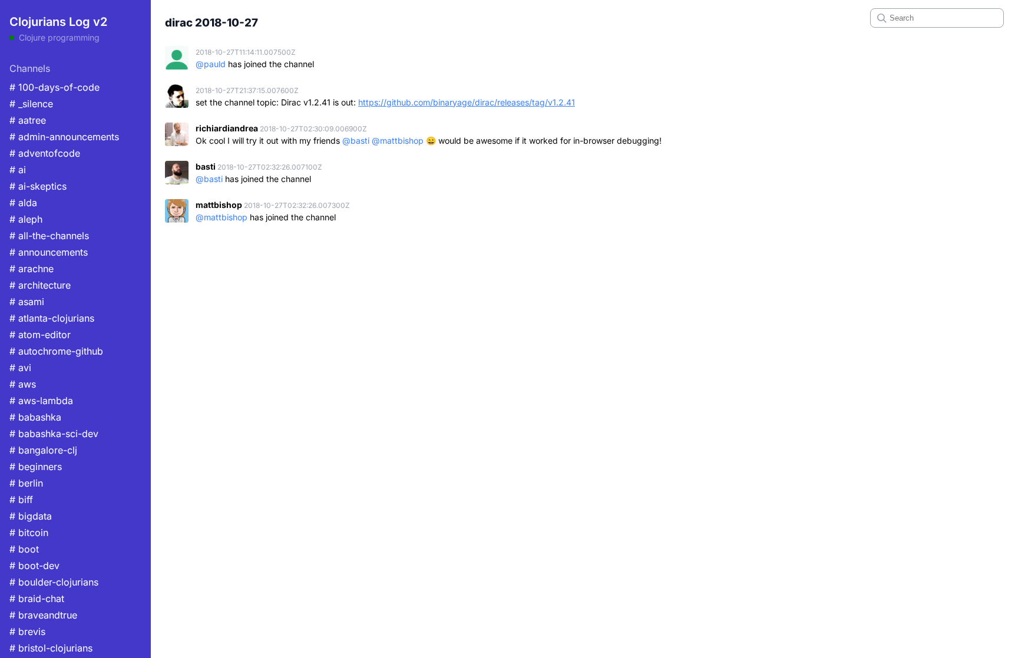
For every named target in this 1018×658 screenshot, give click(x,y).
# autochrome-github (56, 351)
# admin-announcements (64, 137)
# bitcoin (28, 532)
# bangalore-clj (43, 450)
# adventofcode (44, 153)
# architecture (40, 285)
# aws (22, 384)
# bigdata (30, 516)
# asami (26, 301)
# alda (23, 203)
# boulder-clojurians (53, 582)
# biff (21, 499)
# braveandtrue (43, 615)
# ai (17, 170)
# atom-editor (40, 334)
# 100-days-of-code (54, 87)
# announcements (48, 252)
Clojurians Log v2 (58, 22)
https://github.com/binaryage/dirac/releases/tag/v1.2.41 (466, 102)
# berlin (26, 483)
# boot (24, 549)
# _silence (31, 104)
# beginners (35, 466)
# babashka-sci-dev (53, 433)
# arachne (31, 269)
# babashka (35, 417)
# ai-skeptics (38, 186)
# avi (20, 367)
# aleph (25, 219)
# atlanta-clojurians (51, 318)
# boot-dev (34, 565)
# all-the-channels (49, 236)
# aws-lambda (41, 400)
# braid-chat (36, 598)
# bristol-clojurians (50, 648)
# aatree (27, 120)
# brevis (27, 631)
